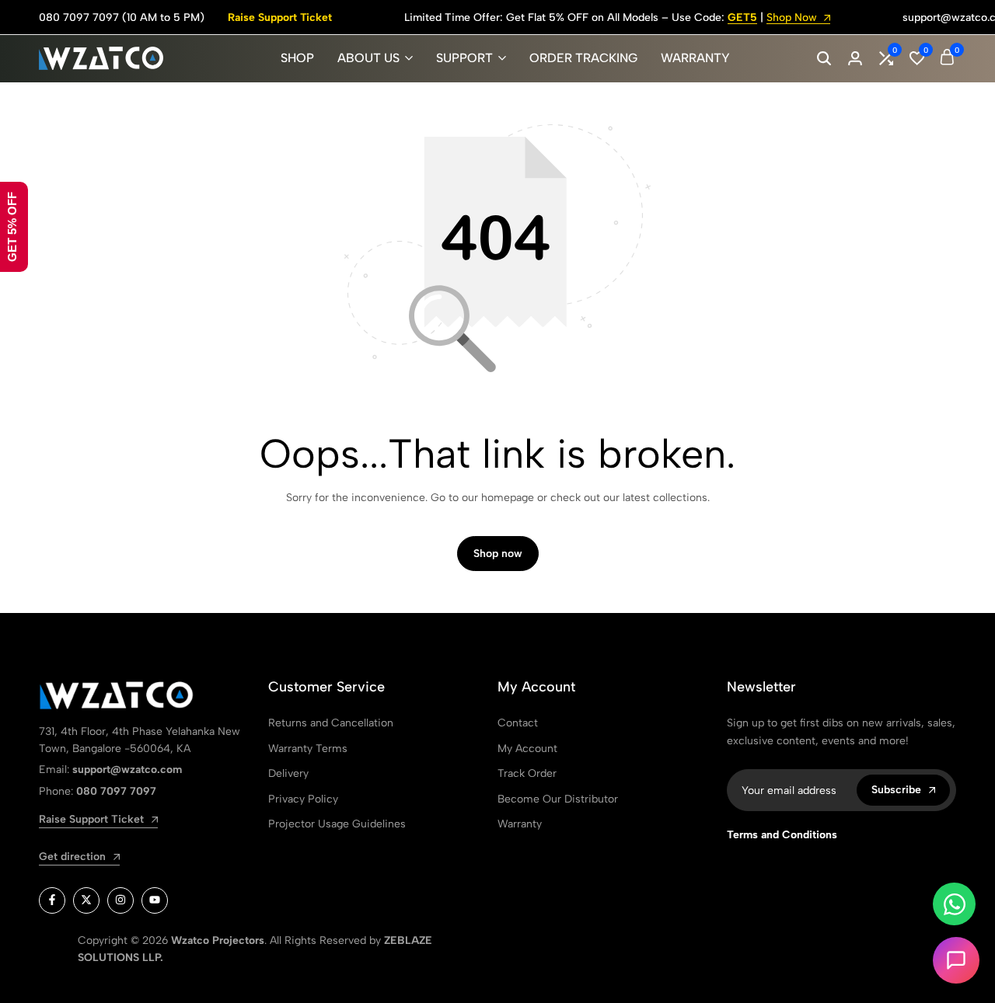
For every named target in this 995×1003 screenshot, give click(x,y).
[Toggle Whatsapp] (954, 904)
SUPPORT (464, 57)
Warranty (520, 824)
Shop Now (793, 18)
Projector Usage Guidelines (337, 824)
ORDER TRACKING (583, 57)
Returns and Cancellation (330, 723)
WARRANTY (695, 57)
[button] (886, 58)
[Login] (855, 58)
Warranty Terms (307, 748)
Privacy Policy (303, 799)
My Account (527, 748)
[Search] (824, 58)
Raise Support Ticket (280, 17)
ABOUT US (368, 57)
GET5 (742, 18)
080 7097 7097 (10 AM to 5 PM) (121, 17)
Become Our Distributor (558, 799)
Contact (518, 723)
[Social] (52, 900)
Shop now (497, 553)
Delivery (288, 773)
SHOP (297, 57)
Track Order (527, 773)
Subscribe (896, 789)
